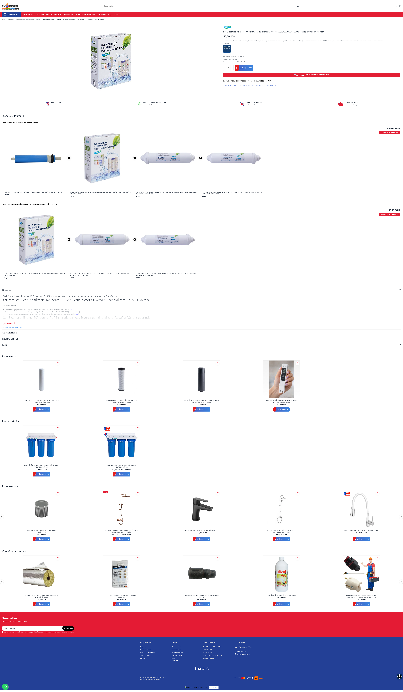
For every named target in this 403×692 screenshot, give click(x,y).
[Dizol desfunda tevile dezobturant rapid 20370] (281, 574)
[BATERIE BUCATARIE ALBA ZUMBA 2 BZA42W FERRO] (361, 509)
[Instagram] (207, 669)
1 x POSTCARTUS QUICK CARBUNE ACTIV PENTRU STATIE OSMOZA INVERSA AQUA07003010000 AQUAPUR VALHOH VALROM (232, 193)
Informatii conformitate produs (12, 327)
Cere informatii (251, 86)
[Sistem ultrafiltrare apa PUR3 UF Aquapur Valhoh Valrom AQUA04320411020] (41, 444)
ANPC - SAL (175, 661)
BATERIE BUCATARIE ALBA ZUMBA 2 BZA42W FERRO (361, 530)
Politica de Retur (176, 650)
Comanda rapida (273, 85)
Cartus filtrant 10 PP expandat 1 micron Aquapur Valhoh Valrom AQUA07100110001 (42, 401)
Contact (115, 14)
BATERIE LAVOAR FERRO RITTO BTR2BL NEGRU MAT (201, 530)
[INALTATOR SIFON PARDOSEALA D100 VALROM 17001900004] (41, 509)
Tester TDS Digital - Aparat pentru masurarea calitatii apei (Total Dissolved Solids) (281, 401)
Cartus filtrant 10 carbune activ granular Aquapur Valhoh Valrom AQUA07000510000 (201, 401)
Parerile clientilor (27, 14)
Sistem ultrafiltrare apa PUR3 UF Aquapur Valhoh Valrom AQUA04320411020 (41, 466)
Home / (4, 20)
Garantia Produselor (177, 653)
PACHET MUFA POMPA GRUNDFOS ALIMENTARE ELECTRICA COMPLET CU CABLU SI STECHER (361, 596)
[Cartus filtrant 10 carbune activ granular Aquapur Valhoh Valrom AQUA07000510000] (201, 379)
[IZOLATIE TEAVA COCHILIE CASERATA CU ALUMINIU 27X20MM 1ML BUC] (41, 574)
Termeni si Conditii (145, 650)
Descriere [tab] (7, 290)
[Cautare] (298, 6)
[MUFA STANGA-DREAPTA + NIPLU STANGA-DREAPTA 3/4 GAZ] (201, 574)
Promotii (49, 14)
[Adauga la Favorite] (58, 363)
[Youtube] (199, 669)
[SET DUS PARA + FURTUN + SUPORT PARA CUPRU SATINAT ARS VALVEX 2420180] (121, 509)
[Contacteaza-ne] (397, 6)
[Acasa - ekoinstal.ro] (12, 6)
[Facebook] (195, 669)
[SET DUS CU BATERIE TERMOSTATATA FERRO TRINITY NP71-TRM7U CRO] (281, 509)
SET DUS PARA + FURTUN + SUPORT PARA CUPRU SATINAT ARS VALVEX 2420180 (121, 531)
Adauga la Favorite (230, 85)
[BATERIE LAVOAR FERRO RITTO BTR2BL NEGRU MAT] (201, 509)
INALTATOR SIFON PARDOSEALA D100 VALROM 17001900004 (41, 531)
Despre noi (143, 647)
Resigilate (57, 14)
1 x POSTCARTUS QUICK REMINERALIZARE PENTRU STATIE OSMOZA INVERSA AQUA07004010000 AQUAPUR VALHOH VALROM (166, 193)
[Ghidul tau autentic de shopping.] (214, 687)
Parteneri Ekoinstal (88, 14)
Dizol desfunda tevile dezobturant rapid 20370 (281, 595)
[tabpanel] (110, 60)
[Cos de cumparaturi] (400, 6)
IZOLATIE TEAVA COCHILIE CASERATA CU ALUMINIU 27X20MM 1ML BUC (41, 596)
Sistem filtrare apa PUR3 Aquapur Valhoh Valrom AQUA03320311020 (121, 466)
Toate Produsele (12, 14)
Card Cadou (39, 14)
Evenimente (101, 14)
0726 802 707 (241, 652)
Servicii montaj (68, 14)
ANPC (173, 658)
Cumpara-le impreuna (389, 133)
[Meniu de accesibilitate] (399, 676)
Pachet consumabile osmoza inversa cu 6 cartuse (20, 123)
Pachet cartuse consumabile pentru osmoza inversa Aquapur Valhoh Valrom (30, 204)
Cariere (77, 14)
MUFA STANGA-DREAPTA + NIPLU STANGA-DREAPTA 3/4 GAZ (201, 596)
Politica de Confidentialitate (53, 632)
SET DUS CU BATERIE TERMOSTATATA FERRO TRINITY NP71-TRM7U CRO (281, 531)
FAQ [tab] (4, 345)
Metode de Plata (176, 647)
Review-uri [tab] (10, 339)
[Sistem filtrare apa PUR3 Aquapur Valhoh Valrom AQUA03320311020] (121, 444)
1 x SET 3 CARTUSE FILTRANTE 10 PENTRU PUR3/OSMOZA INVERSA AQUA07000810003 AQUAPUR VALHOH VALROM (100, 193)
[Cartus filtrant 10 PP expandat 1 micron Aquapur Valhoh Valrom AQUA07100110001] (41, 379)
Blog (109, 14)
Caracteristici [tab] (10, 333)
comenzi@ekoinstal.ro (243, 654)
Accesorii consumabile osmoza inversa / (28, 20)
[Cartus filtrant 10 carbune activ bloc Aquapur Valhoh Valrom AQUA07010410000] (121, 379)
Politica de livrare (145, 655)
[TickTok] (203, 669)
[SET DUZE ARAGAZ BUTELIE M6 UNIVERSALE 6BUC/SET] (121, 574)
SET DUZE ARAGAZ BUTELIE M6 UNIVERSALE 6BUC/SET (121, 596)
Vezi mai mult (8, 323)
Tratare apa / (11, 20)
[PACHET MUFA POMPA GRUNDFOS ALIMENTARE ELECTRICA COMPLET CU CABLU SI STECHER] (361, 574)
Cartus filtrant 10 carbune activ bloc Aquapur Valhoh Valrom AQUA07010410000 (121, 401)
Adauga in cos (246, 67)
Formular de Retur (177, 655)
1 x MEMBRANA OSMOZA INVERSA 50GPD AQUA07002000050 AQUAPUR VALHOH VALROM (33, 192)
